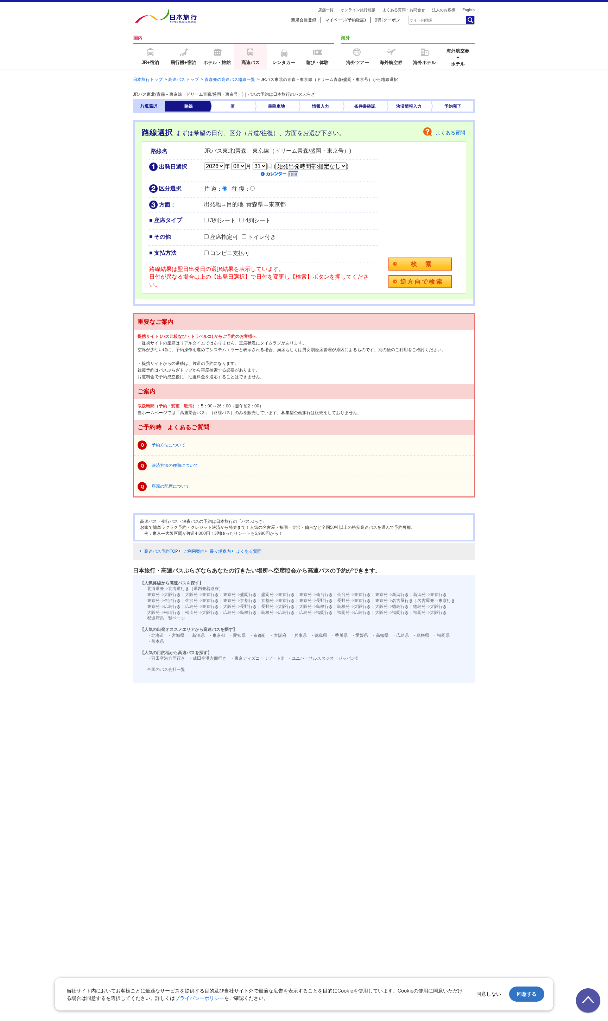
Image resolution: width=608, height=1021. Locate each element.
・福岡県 (441, 635)
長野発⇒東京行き (354, 600)
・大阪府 (278, 635)
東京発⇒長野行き (316, 600)
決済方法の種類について (175, 465)
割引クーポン (387, 20)
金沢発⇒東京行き (202, 600)
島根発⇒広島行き (278, 612)
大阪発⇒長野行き (240, 606)
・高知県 (380, 635)
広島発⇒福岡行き (316, 612)
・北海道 (155, 635)
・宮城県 (175, 635)
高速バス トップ (183, 79)
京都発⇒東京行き (278, 600)
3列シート (223, 220)
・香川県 (339, 635)
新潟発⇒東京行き (430, 594)
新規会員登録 (303, 20)
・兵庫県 (298, 635)
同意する (527, 994)
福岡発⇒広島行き (354, 612)
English (468, 10)
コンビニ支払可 (229, 253)
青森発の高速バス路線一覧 (229, 79)
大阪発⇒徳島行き (392, 606)
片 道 (210, 189)
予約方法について (168, 445)
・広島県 (400, 635)
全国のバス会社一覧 (166, 669)
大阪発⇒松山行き (164, 612)
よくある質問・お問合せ (403, 10)
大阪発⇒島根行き (316, 606)
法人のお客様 (443, 10)
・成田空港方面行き (208, 658)
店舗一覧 (326, 10)
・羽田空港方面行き (166, 658)
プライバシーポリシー (199, 998)
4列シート (258, 220)
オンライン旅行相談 (358, 10)
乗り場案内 (220, 551)
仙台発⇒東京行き (354, 594)
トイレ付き (262, 237)
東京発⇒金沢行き (164, 600)
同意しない (488, 994)
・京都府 (257, 635)
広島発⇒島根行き (240, 612)
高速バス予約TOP (161, 551)
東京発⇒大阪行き (164, 594)
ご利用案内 (193, 551)
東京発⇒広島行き (164, 606)
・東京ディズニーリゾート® (257, 658)
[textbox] (421, 20)
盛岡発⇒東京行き (278, 594)
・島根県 (420, 635)
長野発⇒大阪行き (278, 606)
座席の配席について (171, 486)
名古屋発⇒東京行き (436, 600)
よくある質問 (450, 132)
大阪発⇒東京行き (202, 594)
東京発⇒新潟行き (392, 594)
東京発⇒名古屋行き (394, 600)
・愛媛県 (359, 635)
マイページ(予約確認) (345, 20)
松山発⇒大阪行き (202, 612)
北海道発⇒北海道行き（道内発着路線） (185, 588)
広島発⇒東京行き (202, 606)
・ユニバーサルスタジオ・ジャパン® (322, 658)
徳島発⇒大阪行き (430, 606)
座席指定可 (224, 237)
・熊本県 (155, 641)
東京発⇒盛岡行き (240, 594)
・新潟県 (196, 635)
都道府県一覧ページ (166, 618)
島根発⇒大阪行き (354, 606)
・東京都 (216, 635)
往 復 (238, 189)
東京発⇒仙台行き (316, 594)
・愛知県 (237, 635)
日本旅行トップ (148, 79)
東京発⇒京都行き (240, 600)
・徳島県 (318, 635)
